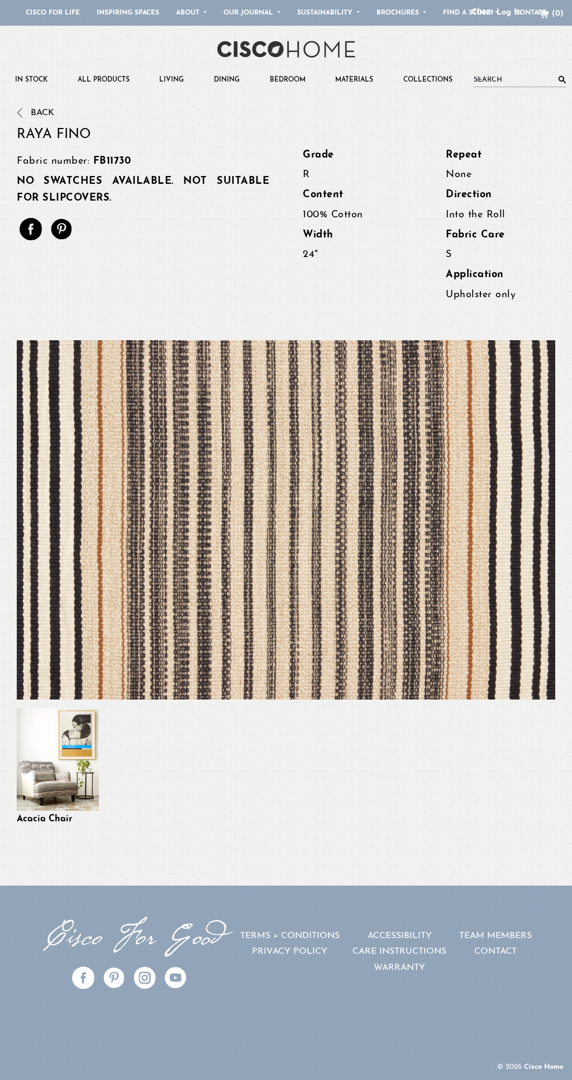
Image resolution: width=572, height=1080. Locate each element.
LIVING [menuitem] (171, 80)
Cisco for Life (53, 12)
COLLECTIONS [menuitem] (427, 80)
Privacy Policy (289, 951)
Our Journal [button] (249, 12)
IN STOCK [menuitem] (31, 80)
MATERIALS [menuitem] (354, 80)
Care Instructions (399, 951)
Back (41, 112)
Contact (495, 951)
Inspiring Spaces (128, 12)
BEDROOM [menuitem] (288, 80)
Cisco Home (544, 1067)
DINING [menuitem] (227, 80)
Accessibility (400, 935)
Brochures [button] (398, 12)
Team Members (495, 935)
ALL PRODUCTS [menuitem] (104, 80)
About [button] (189, 12)
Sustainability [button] (326, 12)
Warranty (399, 967)
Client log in (496, 12)
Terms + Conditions (290, 935)
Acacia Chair (45, 819)
